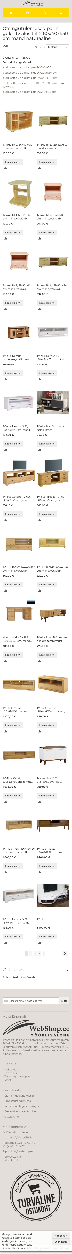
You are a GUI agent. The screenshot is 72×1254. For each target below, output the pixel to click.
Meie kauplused (14, 1160)
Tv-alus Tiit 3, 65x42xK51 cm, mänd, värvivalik (17, 287)
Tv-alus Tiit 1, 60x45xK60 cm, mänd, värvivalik (17, 217)
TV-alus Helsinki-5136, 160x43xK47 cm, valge (16, 921)
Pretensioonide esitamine (20, 1111)
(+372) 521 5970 (16, 1146)
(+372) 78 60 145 (25, 1142)
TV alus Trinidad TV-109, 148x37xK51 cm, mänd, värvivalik (51, 498)
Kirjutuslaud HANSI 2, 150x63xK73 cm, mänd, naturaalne (16, 639)
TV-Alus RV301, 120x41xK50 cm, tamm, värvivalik (51, 709)
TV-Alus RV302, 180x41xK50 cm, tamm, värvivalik (17, 709)
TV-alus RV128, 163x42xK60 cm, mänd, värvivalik (53, 569)
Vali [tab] (5, 46)
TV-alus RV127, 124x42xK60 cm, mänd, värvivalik (19, 569)
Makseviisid (11, 1069)
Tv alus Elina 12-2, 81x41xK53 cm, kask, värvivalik (49, 780)
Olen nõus (61, 1241)
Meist (7, 1080)
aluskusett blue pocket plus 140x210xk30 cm (30, 77)
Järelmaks (10, 1073)
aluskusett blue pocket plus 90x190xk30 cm (29, 67)
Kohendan (61, 1235)
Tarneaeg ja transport (17, 1076)
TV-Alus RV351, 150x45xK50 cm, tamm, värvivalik (19, 850)
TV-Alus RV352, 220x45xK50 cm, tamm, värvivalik (17, 780)
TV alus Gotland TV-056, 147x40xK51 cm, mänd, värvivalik (17, 498)
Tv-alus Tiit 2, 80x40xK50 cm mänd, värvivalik (18, 146)
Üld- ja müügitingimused (19, 1095)
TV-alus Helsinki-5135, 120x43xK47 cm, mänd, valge (16, 428)
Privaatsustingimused (17, 1101)
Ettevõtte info (13, 1156)
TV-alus (41, 919)
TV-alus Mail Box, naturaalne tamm (50, 428)
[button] (6, 168)
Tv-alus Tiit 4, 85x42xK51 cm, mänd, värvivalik (51, 217)
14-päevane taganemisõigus (21, 1106)
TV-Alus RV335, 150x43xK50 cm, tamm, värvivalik (51, 850)
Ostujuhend (11, 1116)
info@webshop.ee (22, 1151)
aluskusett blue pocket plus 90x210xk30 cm (29, 91)
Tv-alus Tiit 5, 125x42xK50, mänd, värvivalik (52, 146)
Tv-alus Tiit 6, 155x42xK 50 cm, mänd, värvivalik (52, 287)
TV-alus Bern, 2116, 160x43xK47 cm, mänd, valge (50, 357)
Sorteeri (40, 47)
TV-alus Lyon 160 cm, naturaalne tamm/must (52, 639)
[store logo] (33, 3)
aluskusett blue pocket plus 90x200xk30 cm (30, 72)
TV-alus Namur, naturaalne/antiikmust (16, 357)
